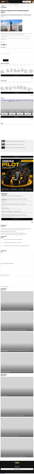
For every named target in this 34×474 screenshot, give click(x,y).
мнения (2, 237)
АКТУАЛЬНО (3, 226)
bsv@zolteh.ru (17, 467)
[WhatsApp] (5, 44)
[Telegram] (6, 44)
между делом (3, 375)
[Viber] (4, 44)
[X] (3, 44)
